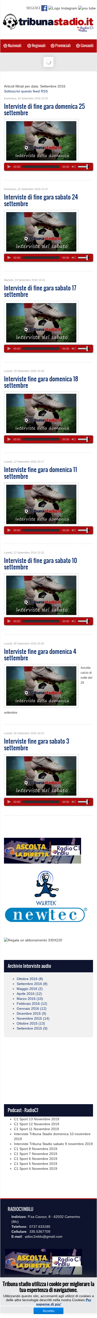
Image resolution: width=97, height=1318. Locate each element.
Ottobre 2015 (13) (31, 1023)
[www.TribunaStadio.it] (48, 22)
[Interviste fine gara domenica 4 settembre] (41, 686)
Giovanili (87, 45)
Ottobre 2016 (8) (30, 979)
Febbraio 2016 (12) (32, 1004)
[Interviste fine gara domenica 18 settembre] (41, 413)
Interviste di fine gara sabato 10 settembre (40, 563)
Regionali (38, 45)
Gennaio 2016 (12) (32, 1008)
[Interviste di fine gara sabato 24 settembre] (41, 231)
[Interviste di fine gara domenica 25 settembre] (41, 141)
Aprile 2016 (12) (29, 994)
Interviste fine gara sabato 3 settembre (36, 744)
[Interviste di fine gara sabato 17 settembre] (41, 322)
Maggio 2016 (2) (30, 989)
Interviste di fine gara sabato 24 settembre (41, 200)
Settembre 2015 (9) (32, 1028)
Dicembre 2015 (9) (31, 1013)
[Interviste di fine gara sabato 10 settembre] (41, 595)
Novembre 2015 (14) (33, 1018)
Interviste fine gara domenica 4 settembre (40, 654)
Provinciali (62, 45)
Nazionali (14, 45)
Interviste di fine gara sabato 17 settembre (40, 291)
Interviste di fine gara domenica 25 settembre (44, 109)
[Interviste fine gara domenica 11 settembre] (41, 504)
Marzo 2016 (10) (30, 999)
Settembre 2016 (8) (32, 984)
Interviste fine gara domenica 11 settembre (40, 472)
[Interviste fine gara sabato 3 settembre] (41, 776)
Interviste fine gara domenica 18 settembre (41, 382)
